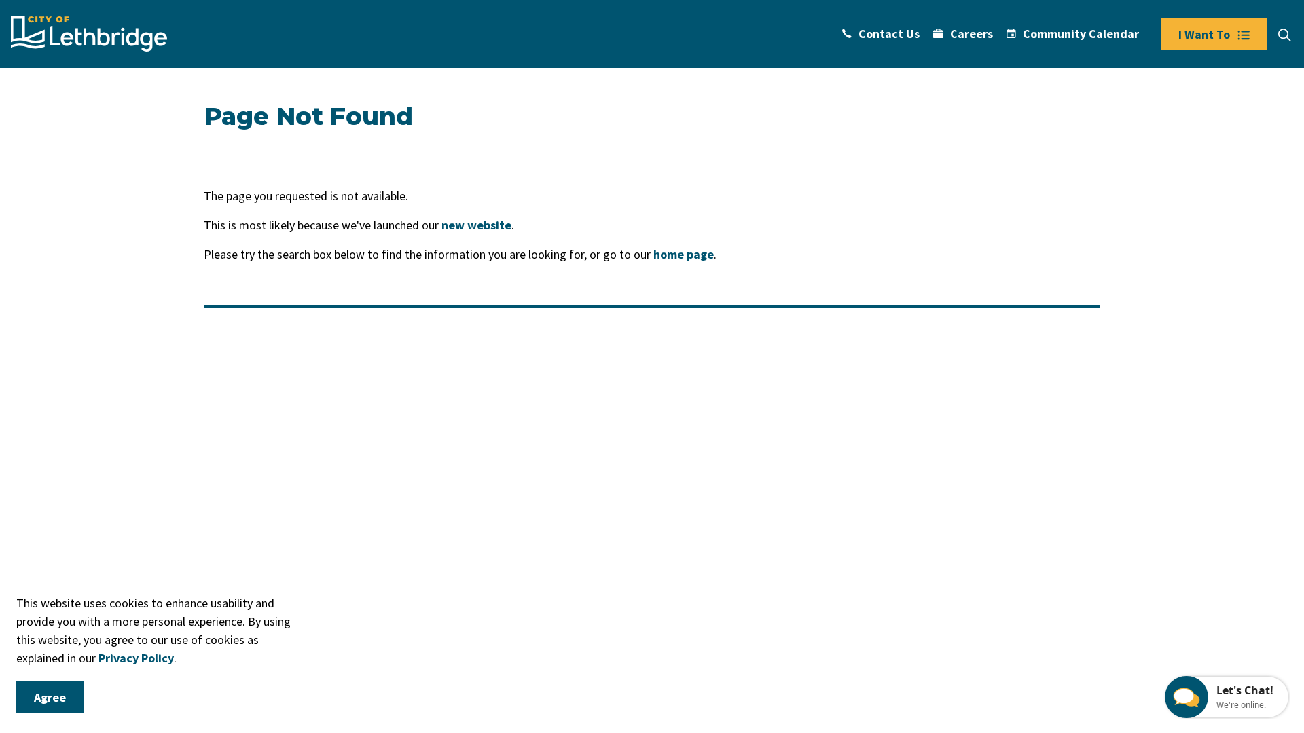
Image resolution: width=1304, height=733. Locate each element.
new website (476, 225)
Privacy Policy (136, 658)
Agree (50, 697)
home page (683, 254)
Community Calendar (1081, 33)
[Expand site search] (1284, 35)
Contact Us (889, 33)
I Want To (1204, 34)
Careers (971, 33)
